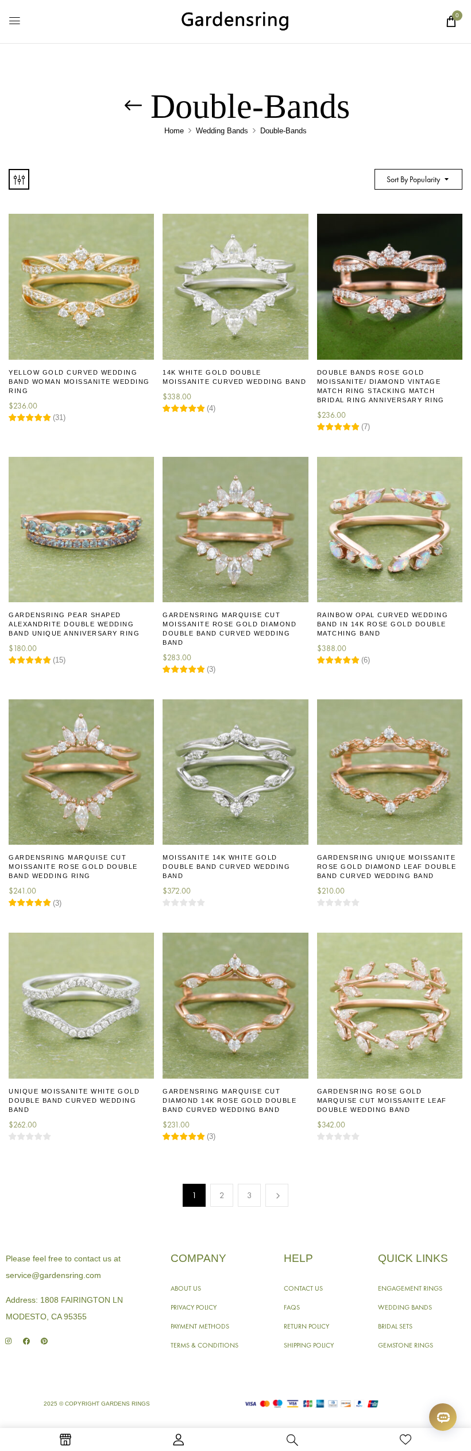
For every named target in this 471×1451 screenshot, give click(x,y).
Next (276, 1195)
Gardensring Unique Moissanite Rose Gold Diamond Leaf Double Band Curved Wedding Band (387, 866)
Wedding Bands (222, 130)
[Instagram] (8, 1341)
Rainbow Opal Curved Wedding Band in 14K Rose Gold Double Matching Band (383, 624)
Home (174, 130)
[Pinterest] (44, 1341)
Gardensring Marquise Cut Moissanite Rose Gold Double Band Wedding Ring (73, 866)
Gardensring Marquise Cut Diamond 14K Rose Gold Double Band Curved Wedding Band (229, 1100)
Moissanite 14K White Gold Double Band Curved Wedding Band (226, 866)
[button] (451, 21)
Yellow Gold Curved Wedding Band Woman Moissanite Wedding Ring (79, 381)
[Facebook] (26, 1341)
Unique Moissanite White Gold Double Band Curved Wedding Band (74, 1100)
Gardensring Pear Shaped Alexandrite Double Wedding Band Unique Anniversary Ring (74, 624)
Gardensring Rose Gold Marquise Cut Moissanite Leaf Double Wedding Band (382, 1100)
